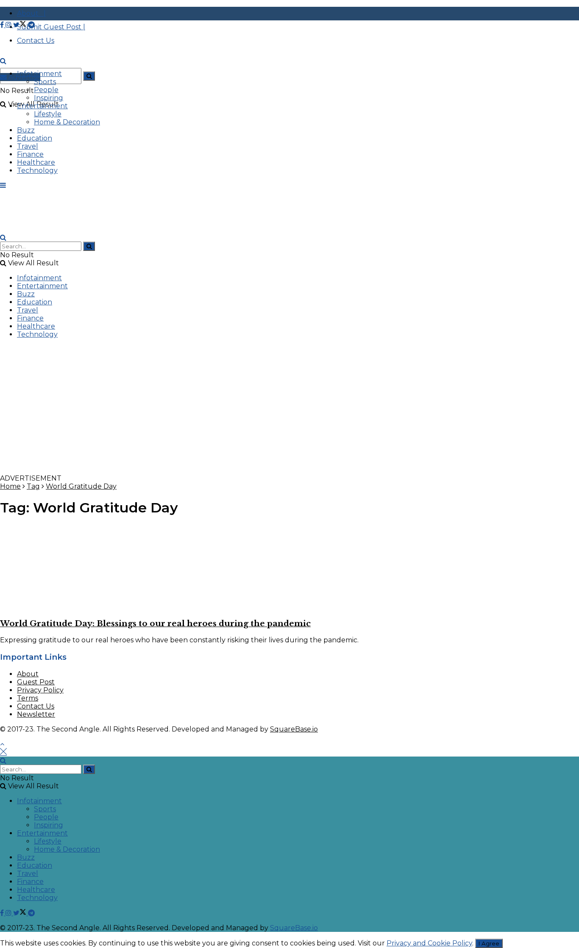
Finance (30, 154)
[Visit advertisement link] (254, 470)
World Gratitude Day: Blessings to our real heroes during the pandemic (155, 623)
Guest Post (36, 682)
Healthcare (36, 162)
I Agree (489, 943)
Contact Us (35, 706)
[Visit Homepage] (63, 69)
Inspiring (48, 98)
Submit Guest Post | (51, 27)
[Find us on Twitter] (20, 25)
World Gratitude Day (81, 486)
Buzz (26, 130)
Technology (37, 170)
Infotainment (39, 74)
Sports (45, 82)
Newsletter (36, 714)
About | (31, 13)
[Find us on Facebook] (3, 25)
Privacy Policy (40, 690)
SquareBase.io (294, 729)
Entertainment (42, 106)
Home (10, 486)
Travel (27, 146)
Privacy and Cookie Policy (429, 943)
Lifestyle (47, 114)
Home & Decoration (67, 122)
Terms (27, 698)
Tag (33, 486)
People (46, 90)
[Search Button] (89, 76)
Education (34, 138)
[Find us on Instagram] (9, 25)
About (28, 674)
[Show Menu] (3, 185)
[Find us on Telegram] (31, 25)
